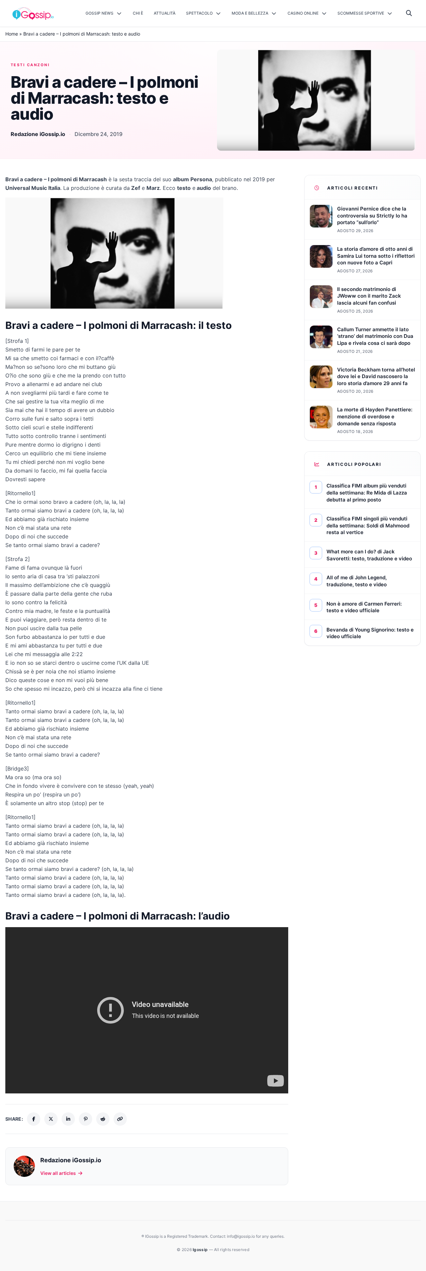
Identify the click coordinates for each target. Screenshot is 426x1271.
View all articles (58, 1173)
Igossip (201, 1249)
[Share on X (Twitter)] (51, 1119)
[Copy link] (120, 1119)
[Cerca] (409, 13)
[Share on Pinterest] (85, 1119)
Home (11, 34)
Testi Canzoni (30, 65)
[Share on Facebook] (33, 1119)
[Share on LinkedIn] (68, 1119)
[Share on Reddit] (102, 1119)
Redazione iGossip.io (38, 134)
